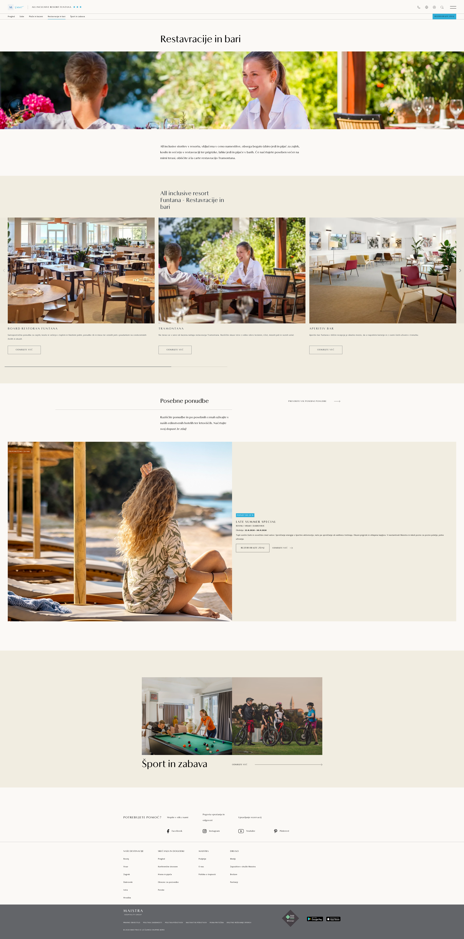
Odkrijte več (24, 350)
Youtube (250, 831)
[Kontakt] (419, 7)
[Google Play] (315, 919)
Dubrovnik (128, 882)
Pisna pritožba (217, 923)
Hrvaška (127, 898)
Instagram (214, 831)
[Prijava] (434, 7)
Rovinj (126, 859)
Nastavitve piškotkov (196, 923)
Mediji (233, 859)
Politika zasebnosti (152, 923)
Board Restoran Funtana (33, 328)
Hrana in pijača (165, 874)
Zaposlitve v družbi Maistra (243, 866)
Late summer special (256, 522)
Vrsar (125, 866)
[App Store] (333, 919)
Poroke (161, 890)
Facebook (177, 831)
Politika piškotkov (174, 923)
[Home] (16, 7)
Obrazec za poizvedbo (168, 882)
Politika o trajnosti (207, 874)
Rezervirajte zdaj (444, 16)
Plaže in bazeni (36, 16)
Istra (125, 890)
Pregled (11, 16)
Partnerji (234, 882)
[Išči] (442, 7)
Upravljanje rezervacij (250, 818)
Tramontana (171, 328)
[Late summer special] (120, 531)
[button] (460, 270)
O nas (201, 866)
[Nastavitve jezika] (427, 7)
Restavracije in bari (57, 16)
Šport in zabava (77, 16)
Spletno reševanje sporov (239, 923)
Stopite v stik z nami (177, 818)
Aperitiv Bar (321, 328)
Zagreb (126, 874)
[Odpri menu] (453, 7)
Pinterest (284, 831)
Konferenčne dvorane (168, 866)
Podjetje (202, 859)
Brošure (233, 874)
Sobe (22, 16)
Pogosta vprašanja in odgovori (214, 818)
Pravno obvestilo (131, 923)
